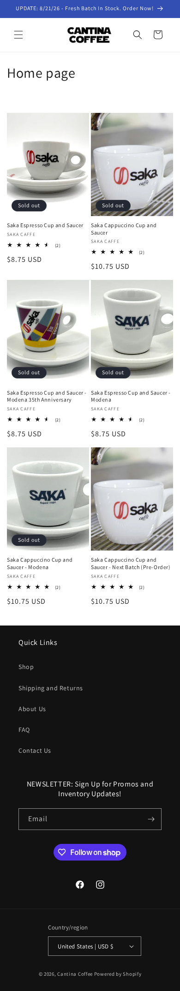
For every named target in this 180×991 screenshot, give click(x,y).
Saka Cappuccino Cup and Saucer (124, 229)
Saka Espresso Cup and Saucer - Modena (131, 396)
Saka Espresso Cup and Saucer (45, 225)
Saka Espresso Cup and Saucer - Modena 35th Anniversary (47, 396)
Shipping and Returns (50, 688)
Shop (26, 667)
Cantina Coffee (75, 974)
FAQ (24, 729)
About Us (32, 709)
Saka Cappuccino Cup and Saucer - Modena (40, 563)
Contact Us (34, 750)
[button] (18, 35)
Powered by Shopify (118, 974)
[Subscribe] (151, 819)
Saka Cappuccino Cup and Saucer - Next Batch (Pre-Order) (131, 563)
